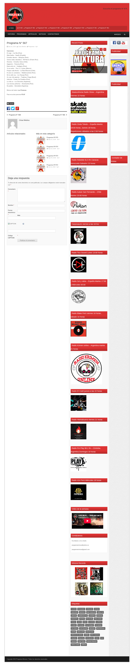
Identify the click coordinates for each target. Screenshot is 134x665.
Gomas (73, 622)
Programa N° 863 (72, 28)
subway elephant (92, 641)
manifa (73, 631)
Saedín (12, 103)
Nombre (11, 205)
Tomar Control (75, 644)
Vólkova (84, 644)
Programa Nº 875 (52, 137)
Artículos (32, 34)
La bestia (91, 622)
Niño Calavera (95, 635)
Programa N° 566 (59, 115)
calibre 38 (100, 612)
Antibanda (89, 609)
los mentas (98, 625)
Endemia (99, 615)
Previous (101, 49)
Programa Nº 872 (52, 165)
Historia (11, 34)
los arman (81, 625)
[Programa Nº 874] (41, 150)
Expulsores (74, 618)
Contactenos (53, 34)
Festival (82, 618)
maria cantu (80, 631)
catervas (73, 615)
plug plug (81, 638)
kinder (85, 622)
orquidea (74, 638)
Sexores (73, 641)
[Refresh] (23, 224)
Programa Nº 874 (52, 146)
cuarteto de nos (82, 615)
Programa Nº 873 (52, 156)
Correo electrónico (11, 212)
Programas (21, 34)
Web (18, 215)
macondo (92, 628)
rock (102, 638)
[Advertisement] (118, 119)
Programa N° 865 (59, 28)
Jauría (79, 622)
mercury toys (89, 631)
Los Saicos (74, 628)
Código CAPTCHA (11, 237)
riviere (97, 638)
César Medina (22, 46)
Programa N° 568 (15, 115)
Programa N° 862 (22, 28)
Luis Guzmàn (83, 628)
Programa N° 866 (47, 28)
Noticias (42, 34)
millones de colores (76, 635)
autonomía (74, 612)
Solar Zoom (81, 641)
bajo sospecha (91, 612)
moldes (87, 635)
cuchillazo (92, 615)
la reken (73, 625)
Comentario (11, 190)
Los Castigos (89, 625)
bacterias (82, 612)
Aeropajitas (81, 609)
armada (97, 609)
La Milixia (99, 622)
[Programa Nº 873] (41, 159)
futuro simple (98, 618)
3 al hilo (73, 609)
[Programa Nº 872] (41, 168)
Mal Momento (101, 628)
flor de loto (89, 618)
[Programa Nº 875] (41, 140)
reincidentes (89, 638)
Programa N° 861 (35, 28)
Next (104, 49)
